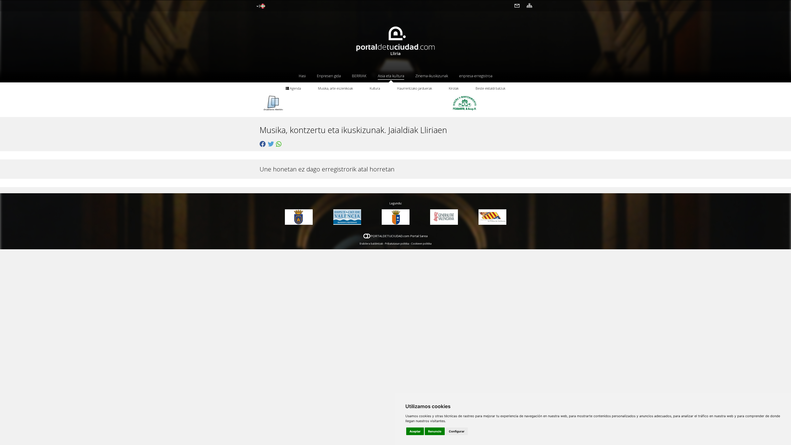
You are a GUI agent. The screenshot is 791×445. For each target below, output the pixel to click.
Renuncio (434, 431)
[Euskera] (260, 6)
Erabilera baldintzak (371, 243)
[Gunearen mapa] (529, 5)
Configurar (457, 431)
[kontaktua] (517, 5)
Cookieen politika (421, 243)
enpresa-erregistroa (475, 75)
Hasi (302, 75)
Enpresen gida (329, 75)
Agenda (295, 88)
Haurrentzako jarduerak (414, 88)
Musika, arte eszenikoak (335, 88)
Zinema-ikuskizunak (431, 75)
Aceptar (415, 431)
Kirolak (454, 88)
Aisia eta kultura (391, 75)
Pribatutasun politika (397, 243)
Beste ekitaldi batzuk (490, 88)
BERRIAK (359, 75)
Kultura (375, 88)
